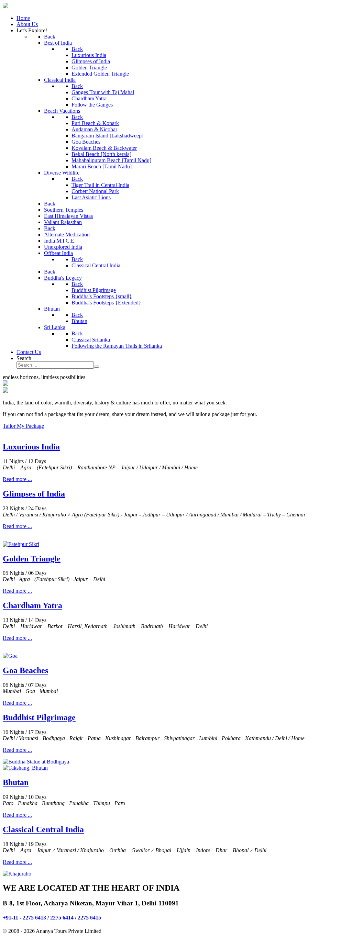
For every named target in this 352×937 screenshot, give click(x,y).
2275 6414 (62, 918)
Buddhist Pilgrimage (39, 717)
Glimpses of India (34, 493)
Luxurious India (31, 446)
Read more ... (17, 479)
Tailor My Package (23, 426)
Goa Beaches (25, 670)
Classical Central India (43, 829)
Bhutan (16, 782)
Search (23, 358)
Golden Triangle (31, 558)
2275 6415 (89, 918)
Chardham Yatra (32, 605)
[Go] (96, 367)
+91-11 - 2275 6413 (24, 918)
